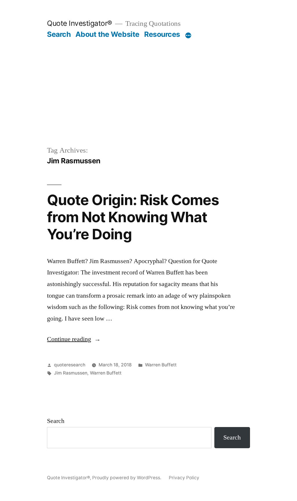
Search (58, 34)
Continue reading (74, 339)
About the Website (107, 34)
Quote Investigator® (79, 23)
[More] (188, 35)
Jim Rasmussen (70, 373)
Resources (162, 34)
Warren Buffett (161, 365)
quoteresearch (69, 365)
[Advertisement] (148, 82)
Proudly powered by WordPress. (127, 477)
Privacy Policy (184, 477)
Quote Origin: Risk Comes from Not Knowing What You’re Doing (133, 217)
